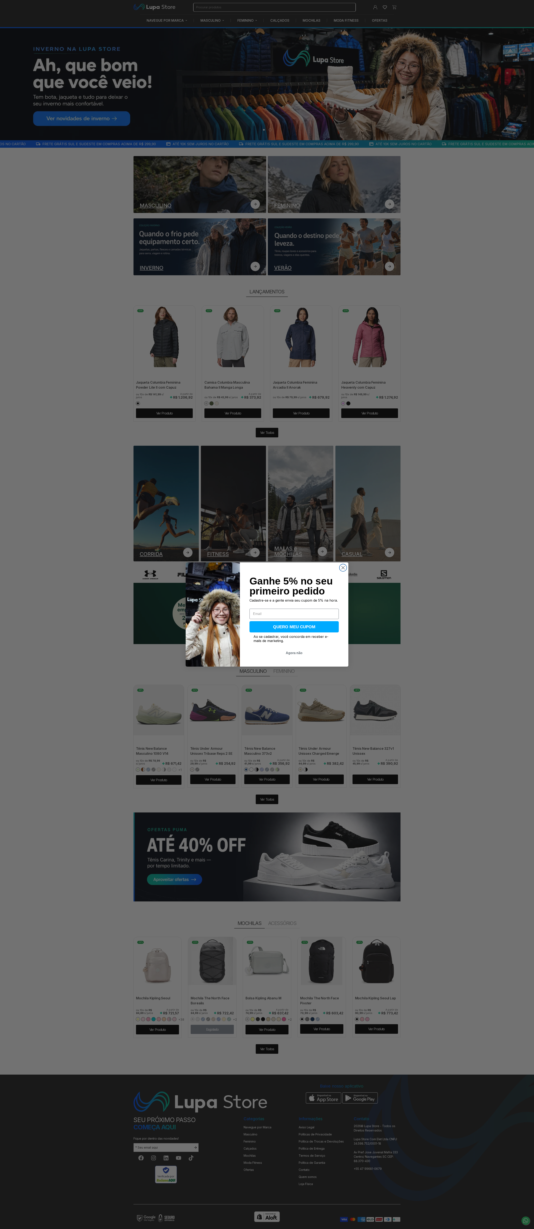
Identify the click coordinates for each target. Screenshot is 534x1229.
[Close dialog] (343, 567)
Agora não (294, 653)
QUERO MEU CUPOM (294, 627)
